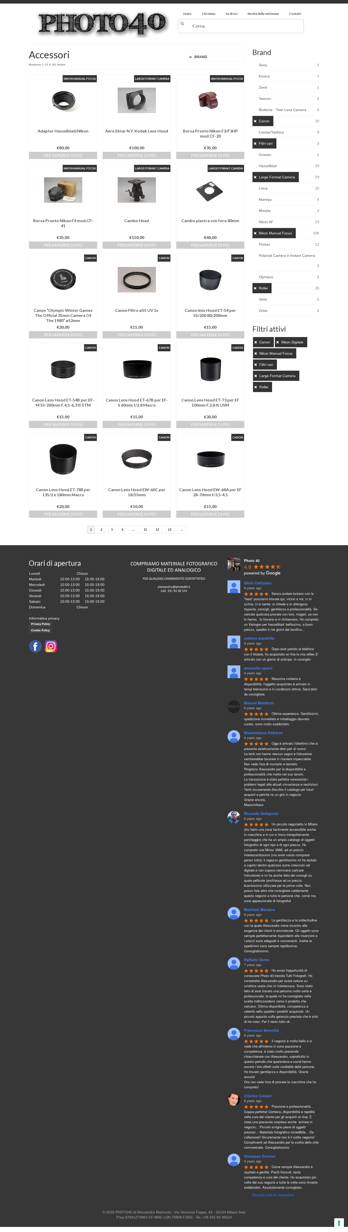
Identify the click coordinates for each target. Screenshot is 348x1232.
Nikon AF (266, 222)
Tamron (265, 99)
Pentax (264, 244)
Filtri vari (266, 143)
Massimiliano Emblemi (263, 732)
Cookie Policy (40, 630)
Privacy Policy (40, 624)
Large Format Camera (277, 177)
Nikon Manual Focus (275, 233)
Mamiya (265, 199)
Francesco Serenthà (261, 1030)
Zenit (263, 87)
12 (157, 529)
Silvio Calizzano (258, 582)
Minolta (265, 211)
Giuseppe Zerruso (259, 1156)
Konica (264, 76)
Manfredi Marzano (259, 909)
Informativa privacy (44, 618)
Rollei (263, 288)
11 (145, 529)
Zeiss (263, 311)
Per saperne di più (63, 155)
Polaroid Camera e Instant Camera (287, 255)
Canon (264, 121)
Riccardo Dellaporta (261, 813)
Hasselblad (268, 166)
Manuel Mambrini (259, 702)
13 (169, 529)
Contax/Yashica (271, 132)
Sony (263, 65)
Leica (263, 188)
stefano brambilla (259, 638)
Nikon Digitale (292, 342)
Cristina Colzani (258, 1095)
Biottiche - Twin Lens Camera (282, 110)
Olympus (266, 277)
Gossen (265, 155)
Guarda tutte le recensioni (273, 1194)
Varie (263, 299)
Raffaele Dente (256, 959)
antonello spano (258, 668)
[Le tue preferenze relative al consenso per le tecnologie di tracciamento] (339, 1223)
